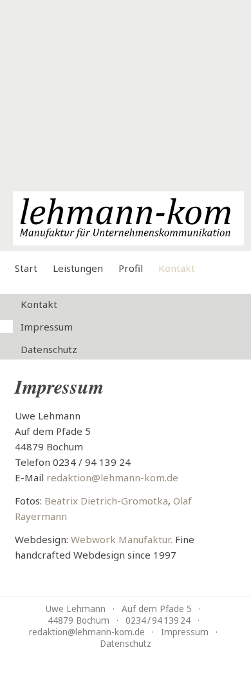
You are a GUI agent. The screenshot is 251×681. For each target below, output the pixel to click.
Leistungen (78, 268)
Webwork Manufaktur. (121, 539)
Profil (130, 268)
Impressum (47, 326)
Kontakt (176, 268)
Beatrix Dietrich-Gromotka (106, 500)
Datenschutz (49, 349)
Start (26, 268)
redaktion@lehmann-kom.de (112, 477)
